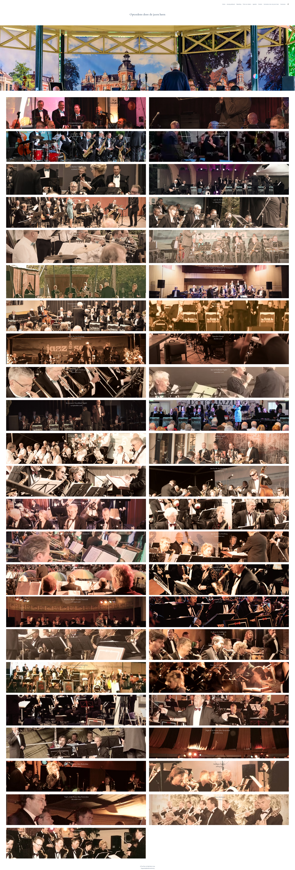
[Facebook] (288, 4)
